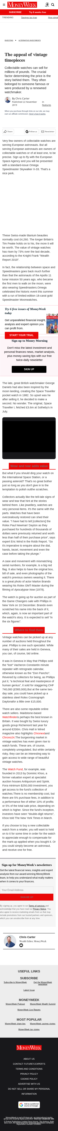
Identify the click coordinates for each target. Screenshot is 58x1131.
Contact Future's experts (29, 1064)
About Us (29, 1059)
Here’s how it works (37, 114)
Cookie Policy (29, 1079)
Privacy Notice (39, 909)
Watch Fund (15, 769)
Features (46, 104)
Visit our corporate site (44, 1119)
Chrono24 (8, 737)
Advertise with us (29, 1084)
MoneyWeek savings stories (42, 1024)
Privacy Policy (29, 1074)
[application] (29, 436)
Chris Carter (22, 98)
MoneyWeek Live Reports (29, 1010)
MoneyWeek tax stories (29, 1029)
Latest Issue (29, 990)
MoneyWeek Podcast (15, 1004)
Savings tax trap (29, 17)
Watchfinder (9, 717)
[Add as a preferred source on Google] (29, 1104)
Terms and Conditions (29, 1069)
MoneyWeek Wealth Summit (43, 1004)
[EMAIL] (22, 945)
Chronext (39, 733)
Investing (9, 40)
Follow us (33, 131)
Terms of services (37, 906)
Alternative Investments (30, 40)
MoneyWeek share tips (15, 1024)
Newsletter (49, 131)
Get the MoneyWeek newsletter (43, 983)
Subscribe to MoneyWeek (15, 982)
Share (10, 131)
